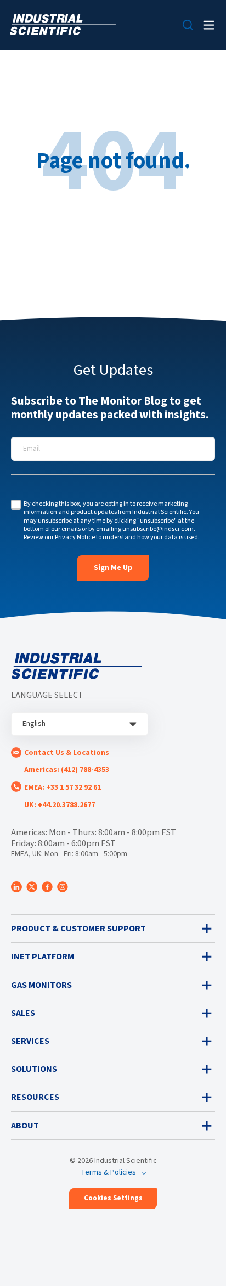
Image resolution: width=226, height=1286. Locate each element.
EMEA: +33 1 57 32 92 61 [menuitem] (62, 787)
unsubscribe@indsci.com (158, 529)
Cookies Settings (113, 1198)
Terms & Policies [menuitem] (108, 1172)
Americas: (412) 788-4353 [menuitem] (66, 769)
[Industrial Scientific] (63, 25)
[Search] (188, 25)
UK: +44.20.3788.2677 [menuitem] (59, 804)
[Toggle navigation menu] (208, 25)
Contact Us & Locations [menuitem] (66, 752)
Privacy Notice (75, 537)
